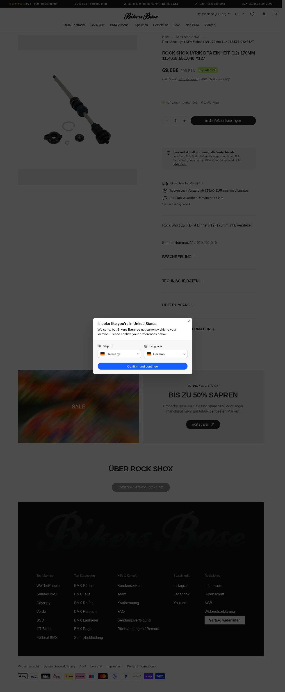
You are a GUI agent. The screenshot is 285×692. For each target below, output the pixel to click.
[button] (119, 354)
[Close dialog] (188, 321)
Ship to (107, 346)
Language (155, 346)
